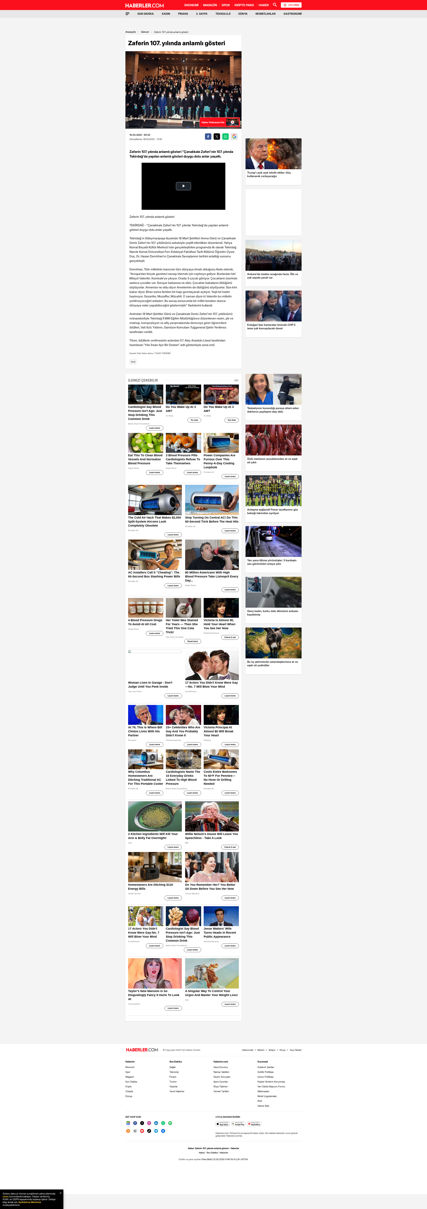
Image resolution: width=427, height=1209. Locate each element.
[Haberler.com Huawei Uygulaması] (254, 1124)
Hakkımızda (247, 1050)
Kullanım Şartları (266, 1067)
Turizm (173, 1081)
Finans (172, 1076)
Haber (202, 1152)
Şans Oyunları (221, 1081)
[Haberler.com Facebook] (135, 1123)
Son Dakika (131, 1081)
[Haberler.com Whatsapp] (163, 1123)
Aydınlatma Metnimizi (29, 1202)
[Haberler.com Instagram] (149, 1123)
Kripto (128, 1086)
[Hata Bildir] (206, 1159)
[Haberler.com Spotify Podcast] (170, 1123)
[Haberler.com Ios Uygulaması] (223, 1124)
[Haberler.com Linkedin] (156, 1123)
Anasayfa (130, 31)
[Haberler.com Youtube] (142, 1131)
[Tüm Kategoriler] (127, 14)
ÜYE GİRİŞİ (293, 5)
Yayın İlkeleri (296, 1050)
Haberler (130, 1061)
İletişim (272, 1050)
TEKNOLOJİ (223, 13)
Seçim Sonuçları (222, 1076)
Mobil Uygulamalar (267, 1096)
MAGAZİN (210, 5)
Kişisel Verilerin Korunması (271, 1081)
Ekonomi (129, 1067)
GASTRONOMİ (293, 13)
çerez (6, 1196)
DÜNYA (243, 13)
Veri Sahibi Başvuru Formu (271, 1086)
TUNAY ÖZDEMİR (163, 353)
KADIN (166, 13)
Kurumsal (263, 1061)
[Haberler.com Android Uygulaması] (238, 1124)
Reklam (261, 1050)
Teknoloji (174, 1071)
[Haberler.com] (142, 1050)
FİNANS (183, 13)
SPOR (226, 5)
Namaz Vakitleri (221, 1071)
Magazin (129, 1076)
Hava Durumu (221, 1067)
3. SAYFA (201, 13)
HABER (264, 5)
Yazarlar (173, 1086)
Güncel (145, 31)
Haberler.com (221, 1061)
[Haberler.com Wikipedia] (135, 1131)
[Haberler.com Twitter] (142, 1123)
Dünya (128, 1096)
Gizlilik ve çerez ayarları (190, 1159)
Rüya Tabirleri (221, 1086)
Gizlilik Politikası (266, 1071)
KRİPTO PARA (244, 5)
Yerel (133, 361)
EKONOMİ (191, 5)
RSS (260, 1101)
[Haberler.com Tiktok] (149, 1131)
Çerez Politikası (266, 1076)
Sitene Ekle (263, 1105)
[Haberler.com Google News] (128, 1123)
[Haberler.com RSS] (128, 1131)
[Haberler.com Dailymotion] (163, 1131)
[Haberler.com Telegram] (156, 1131)
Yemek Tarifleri (221, 1091)
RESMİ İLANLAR (266, 13)
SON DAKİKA (145, 13)
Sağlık (172, 1067)
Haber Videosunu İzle (213, 122)
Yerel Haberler (176, 1091)
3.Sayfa (129, 1091)
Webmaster (263, 1091)
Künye (283, 1050)
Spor (127, 1071)
